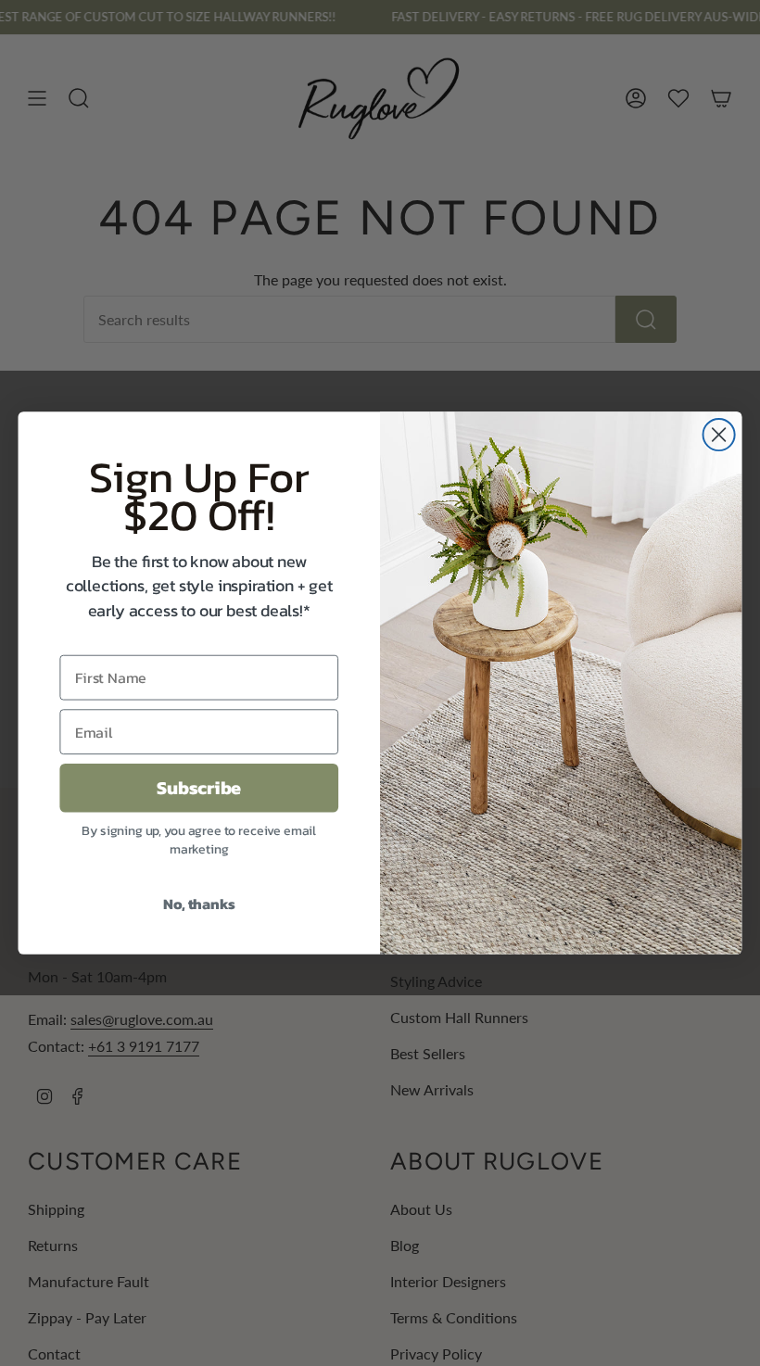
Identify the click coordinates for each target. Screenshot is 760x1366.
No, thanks (198, 904)
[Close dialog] (719, 434)
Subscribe (199, 788)
